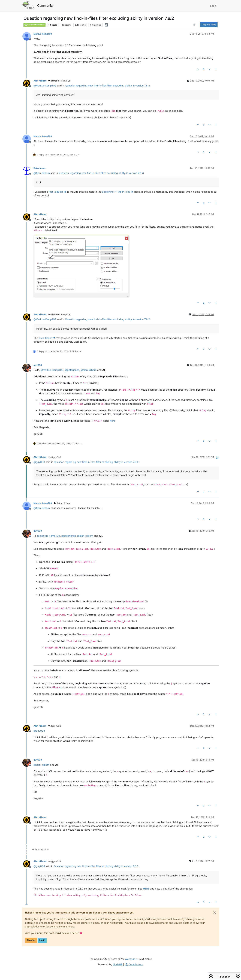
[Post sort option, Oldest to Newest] (194, 24)
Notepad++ (132, 958)
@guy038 (56, 457)
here (112, 420)
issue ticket (45, 337)
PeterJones (40, 168)
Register (31, 940)
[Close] (215, 912)
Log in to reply (209, 24)
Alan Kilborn (40, 80)
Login (42, 940)
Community (45, 5)
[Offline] (28, 36)
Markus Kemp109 (43, 33)
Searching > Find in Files (116, 191)
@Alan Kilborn (63, 503)
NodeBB (117, 964)
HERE (146, 888)
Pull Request (56, 191)
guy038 (38, 365)
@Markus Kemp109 (60, 80)
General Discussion (36, 25)
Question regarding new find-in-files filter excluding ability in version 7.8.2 (107, 85)
